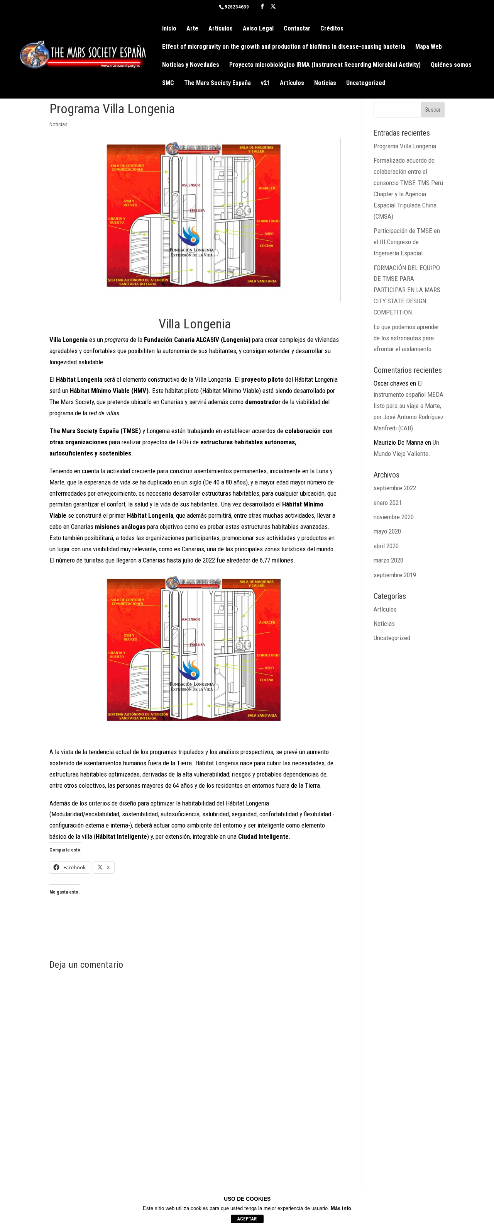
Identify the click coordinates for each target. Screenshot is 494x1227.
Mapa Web (428, 47)
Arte (192, 29)
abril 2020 (386, 546)
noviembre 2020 (394, 517)
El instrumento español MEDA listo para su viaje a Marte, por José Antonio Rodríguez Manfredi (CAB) (409, 405)
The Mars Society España (217, 83)
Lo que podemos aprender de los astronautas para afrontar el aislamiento (406, 338)
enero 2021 (388, 502)
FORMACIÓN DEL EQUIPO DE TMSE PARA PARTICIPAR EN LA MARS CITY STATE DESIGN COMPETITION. (407, 290)
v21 (265, 83)
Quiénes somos (451, 65)
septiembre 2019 (395, 575)
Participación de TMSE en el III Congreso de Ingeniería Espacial (407, 242)
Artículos (220, 29)
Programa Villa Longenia (405, 146)
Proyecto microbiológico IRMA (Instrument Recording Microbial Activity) (325, 65)
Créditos (331, 29)
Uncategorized (365, 83)
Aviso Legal (258, 29)
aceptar (247, 1219)
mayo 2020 (387, 531)
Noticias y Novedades (190, 65)
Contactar (297, 29)
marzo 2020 (388, 560)
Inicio (169, 29)
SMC (168, 83)
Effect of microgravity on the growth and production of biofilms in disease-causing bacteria (283, 47)
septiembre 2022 (395, 488)
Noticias (325, 83)
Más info (341, 1208)
